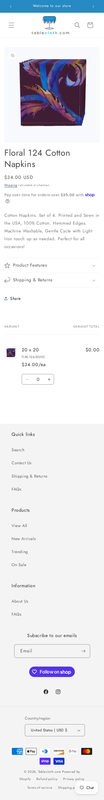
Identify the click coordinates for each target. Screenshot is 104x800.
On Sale (19, 565)
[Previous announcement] (10, 6)
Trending (20, 552)
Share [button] (15, 298)
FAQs (16, 489)
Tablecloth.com (49, 771)
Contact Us (22, 463)
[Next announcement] (93, 6)
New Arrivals (24, 539)
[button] (11, 25)
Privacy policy (74, 779)
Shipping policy (70, 787)
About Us (20, 601)
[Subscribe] (83, 651)
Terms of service (39, 787)
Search (18, 450)
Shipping (10, 185)
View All (19, 526)
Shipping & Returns (30, 476)
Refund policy (46, 779)
